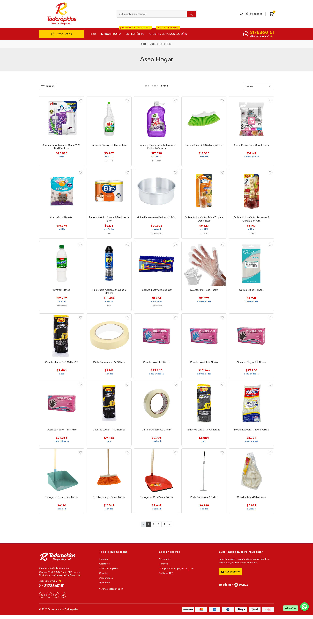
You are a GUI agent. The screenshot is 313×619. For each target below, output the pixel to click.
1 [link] (148, 524)
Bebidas (103, 559)
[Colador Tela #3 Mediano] (251, 471)
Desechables (106, 578)
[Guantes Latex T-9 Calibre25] (61, 336)
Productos (64, 34)
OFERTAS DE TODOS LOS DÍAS (168, 31)
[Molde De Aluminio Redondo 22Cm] (156, 191)
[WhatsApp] (42, 595)
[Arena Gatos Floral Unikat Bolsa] (251, 118)
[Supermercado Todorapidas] (61, 13)
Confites (103, 573)
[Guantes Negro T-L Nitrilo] (251, 336)
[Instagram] (56, 595)
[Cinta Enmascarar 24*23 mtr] (109, 336)
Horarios (163, 563)
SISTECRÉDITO (135, 31)
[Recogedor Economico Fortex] (61, 471)
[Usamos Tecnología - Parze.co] (233, 585)
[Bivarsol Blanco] (61, 263)
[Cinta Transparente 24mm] (156, 403)
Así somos (164, 559)
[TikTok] (63, 595)
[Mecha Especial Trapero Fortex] (251, 403)
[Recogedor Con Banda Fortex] (156, 471)
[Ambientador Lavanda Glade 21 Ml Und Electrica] (61, 118)
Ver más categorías (110, 588)
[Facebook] (49, 595)
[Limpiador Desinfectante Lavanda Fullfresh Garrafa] (156, 118)
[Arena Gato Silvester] (61, 191)
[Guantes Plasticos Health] (204, 263)
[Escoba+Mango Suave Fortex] (109, 471)
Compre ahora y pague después (176, 568)
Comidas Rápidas (108, 568)
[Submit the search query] (191, 14)
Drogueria (104, 582)
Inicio (93, 33)
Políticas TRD (166, 573)
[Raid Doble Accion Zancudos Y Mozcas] (109, 263)
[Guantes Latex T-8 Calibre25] (204, 403)
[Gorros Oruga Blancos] (251, 263)
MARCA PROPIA (111, 33)
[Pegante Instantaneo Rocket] (156, 263)
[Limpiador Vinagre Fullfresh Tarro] (109, 118)
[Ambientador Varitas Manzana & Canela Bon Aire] (251, 191)
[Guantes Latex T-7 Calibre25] (109, 403)
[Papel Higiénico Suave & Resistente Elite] (109, 191)
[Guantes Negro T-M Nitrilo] (61, 403)
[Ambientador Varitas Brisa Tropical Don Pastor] (204, 191)
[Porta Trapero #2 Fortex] (204, 471)
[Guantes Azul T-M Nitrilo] (204, 336)
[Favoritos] (241, 13)
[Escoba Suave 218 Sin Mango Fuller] (204, 118)
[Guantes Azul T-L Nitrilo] (156, 336)
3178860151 (262, 32)
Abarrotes (104, 563)
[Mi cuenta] (80, 100)
